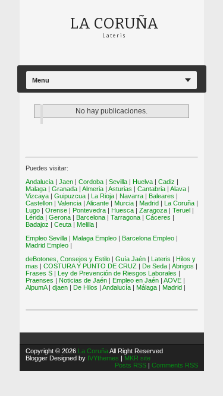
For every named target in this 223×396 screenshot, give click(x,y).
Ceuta (62, 224)
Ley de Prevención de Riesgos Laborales (117, 273)
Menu (40, 80)
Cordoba (90, 181)
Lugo (33, 210)
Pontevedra (89, 210)
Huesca (122, 210)
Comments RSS (175, 365)
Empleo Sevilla (46, 238)
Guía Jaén (130, 258)
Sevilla (118, 181)
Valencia (69, 203)
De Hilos (85, 287)
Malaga (36, 188)
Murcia (124, 203)
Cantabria (151, 188)
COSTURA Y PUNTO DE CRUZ (90, 266)
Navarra (131, 195)
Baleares (161, 195)
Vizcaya (37, 195)
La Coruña (179, 203)
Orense (56, 210)
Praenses (40, 280)
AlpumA (36, 287)
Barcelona (90, 217)
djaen (60, 287)
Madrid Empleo (47, 245)
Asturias (120, 188)
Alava (178, 188)
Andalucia (40, 181)
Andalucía (116, 287)
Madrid (149, 203)
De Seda (154, 266)
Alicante (97, 203)
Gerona (60, 217)
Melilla (85, 224)
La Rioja (102, 195)
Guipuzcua (70, 195)
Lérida (34, 217)
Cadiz (166, 181)
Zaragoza (153, 210)
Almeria (92, 188)
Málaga (146, 287)
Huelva (143, 181)
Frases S (39, 273)
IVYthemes (103, 358)
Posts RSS (131, 365)
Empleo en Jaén (135, 280)
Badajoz (37, 224)
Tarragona (125, 217)
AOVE (172, 280)
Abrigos (183, 266)
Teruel (181, 210)
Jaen (66, 181)
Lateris (161, 258)
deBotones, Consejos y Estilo (68, 258)
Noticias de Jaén (83, 280)
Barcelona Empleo (148, 238)
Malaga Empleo (95, 238)
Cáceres (158, 217)
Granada (64, 188)
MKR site (137, 358)
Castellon (39, 203)
